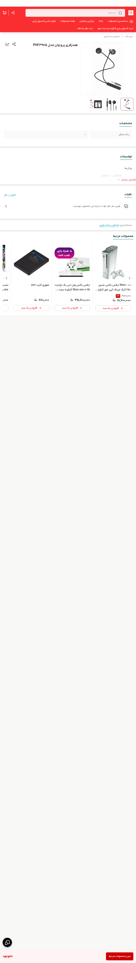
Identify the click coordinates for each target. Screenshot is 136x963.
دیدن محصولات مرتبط (120, 956)
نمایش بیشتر (128, 179)
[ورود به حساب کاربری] (13, 12)
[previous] (130, 278)
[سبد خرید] (5, 13)
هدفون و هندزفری (112, 36)
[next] (6, 278)
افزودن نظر (10, 195)
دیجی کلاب (128, 36)
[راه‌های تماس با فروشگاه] (7, 942)
